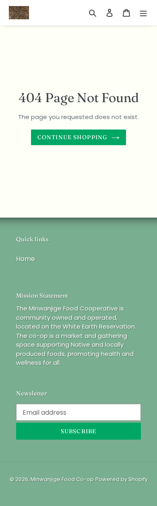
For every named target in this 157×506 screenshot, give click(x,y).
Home (25, 258)
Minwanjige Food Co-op (62, 479)
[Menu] (143, 13)
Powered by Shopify (121, 479)
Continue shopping (72, 137)
